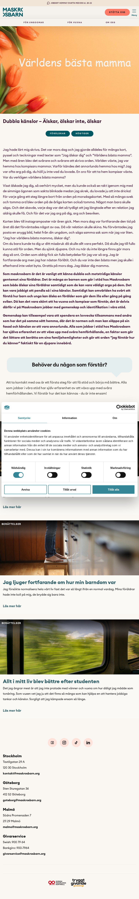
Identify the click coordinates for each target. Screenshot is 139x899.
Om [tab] (115, 417)
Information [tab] (69, 417)
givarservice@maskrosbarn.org (24, 853)
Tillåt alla (113, 489)
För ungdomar (34, 23)
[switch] (52, 475)
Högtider (82, 134)
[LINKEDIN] (88, 742)
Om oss (110, 23)
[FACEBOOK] (52, 742)
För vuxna (75, 23)
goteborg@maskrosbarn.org (22, 800)
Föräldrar (58, 134)
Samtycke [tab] (24, 417)
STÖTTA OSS (117, 12)
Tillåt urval (69, 489)
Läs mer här (12, 507)
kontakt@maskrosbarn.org (21, 773)
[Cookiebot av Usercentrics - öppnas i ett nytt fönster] (119, 407)
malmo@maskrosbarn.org (20, 827)
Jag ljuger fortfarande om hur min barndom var (59, 582)
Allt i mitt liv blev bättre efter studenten (51, 681)
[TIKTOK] (76, 742)
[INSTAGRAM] (64, 742)
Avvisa (25, 489)
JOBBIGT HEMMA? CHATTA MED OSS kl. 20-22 (71, 3)
